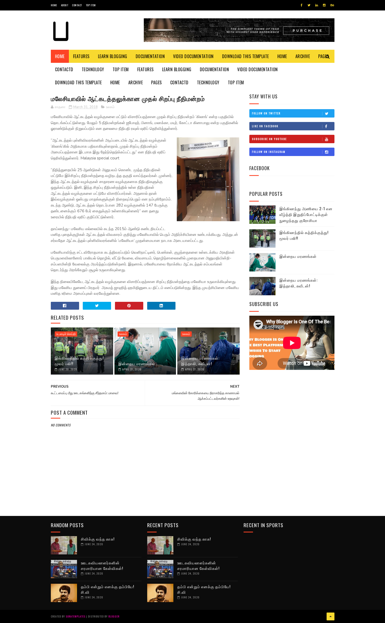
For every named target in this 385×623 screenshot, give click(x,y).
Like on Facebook (265, 126)
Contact (77, 5)
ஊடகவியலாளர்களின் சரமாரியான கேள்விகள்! (102, 565)
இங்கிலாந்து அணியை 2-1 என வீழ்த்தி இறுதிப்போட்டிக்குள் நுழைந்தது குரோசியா (306, 214)
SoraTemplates (75, 616)
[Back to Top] (330, 616)
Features (81, 56)
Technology (93, 69)
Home (54, 5)
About (64, 5)
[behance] (332, 5)
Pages (156, 82)
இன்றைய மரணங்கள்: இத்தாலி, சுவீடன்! (200, 360)
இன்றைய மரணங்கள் (137, 363)
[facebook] (301, 5)
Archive (302, 56)
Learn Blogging (112, 56)
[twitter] (309, 5)
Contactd (64, 69)
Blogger (113, 616)
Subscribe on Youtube (269, 139)
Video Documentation (193, 56)
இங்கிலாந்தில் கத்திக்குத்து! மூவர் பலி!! (79, 360)
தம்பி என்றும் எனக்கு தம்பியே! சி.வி (107, 589)
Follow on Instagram (268, 152)
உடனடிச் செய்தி (66, 334)
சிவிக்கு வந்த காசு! (97, 539)
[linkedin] (317, 5)
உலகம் (110, 107)
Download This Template (245, 56)
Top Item (91, 5)
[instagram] (324, 5)
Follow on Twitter (266, 113)
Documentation (150, 56)
